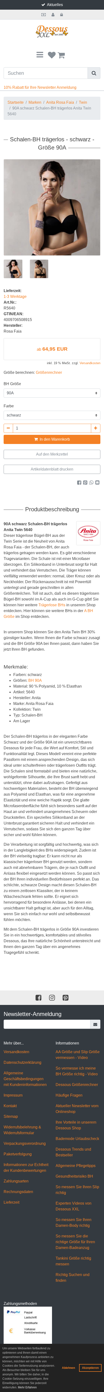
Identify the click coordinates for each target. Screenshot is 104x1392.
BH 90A (35, 680)
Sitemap (11, 1116)
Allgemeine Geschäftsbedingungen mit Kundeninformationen (25, 1079)
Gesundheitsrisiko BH (74, 1176)
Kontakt (10, 1106)
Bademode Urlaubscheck (77, 1139)
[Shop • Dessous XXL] (52, 31)
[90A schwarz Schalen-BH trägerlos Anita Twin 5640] (52, 207)
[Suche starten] (94, 73)
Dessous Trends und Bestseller (73, 1152)
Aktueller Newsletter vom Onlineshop (77, 1109)
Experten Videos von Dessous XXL (73, 1206)
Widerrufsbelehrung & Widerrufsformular (22, 1130)
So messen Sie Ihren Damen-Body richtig (73, 1223)
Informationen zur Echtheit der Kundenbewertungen (26, 1168)
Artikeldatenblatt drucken (52, 469)
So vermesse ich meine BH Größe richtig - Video (77, 1071)
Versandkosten (90, 363)
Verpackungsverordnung (25, 1143)
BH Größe (12, 384)
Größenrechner (49, 372)
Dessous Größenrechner (77, 1085)
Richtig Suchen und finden (72, 1278)
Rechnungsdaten (18, 1192)
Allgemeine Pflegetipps (76, 1166)
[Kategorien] (39, 55)
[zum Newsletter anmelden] (95, 1024)
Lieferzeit (11, 1202)
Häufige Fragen (69, 1095)
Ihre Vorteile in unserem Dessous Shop (76, 1125)
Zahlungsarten (16, 1181)
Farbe (9, 406)
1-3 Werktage (15, 296)
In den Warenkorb (54, 439)
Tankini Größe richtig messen (73, 1261)
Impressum (13, 1095)
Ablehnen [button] (68, 1368)
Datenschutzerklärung (22, 1062)
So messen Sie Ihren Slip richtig (77, 1190)
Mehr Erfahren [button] (27, 1387)
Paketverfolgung (18, 1154)
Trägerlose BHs (51, 605)
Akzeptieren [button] (90, 1368)
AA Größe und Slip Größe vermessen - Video (78, 1055)
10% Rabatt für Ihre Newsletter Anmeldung (40, 87)
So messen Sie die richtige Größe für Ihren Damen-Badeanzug (75, 1242)
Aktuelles (55, 5)
